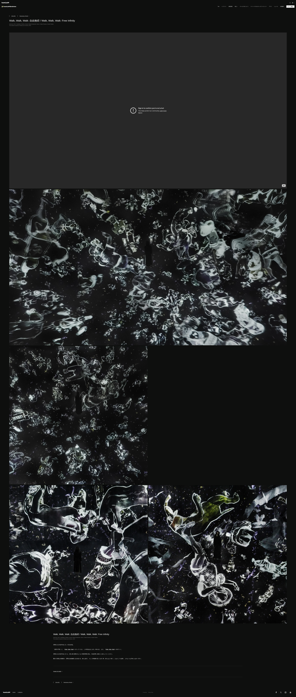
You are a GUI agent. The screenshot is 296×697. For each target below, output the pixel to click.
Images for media (57, 671)
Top (218, 6)
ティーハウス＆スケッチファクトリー (259, 6)
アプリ (270, 6)
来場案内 (282, 6)
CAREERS (20, 692)
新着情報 (230, 6)
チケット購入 (290, 6)
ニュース (276, 6)
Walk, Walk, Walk (69, 649)
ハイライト (224, 6)
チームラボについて (244, 6)
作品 (236, 6)
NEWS (14, 692)
